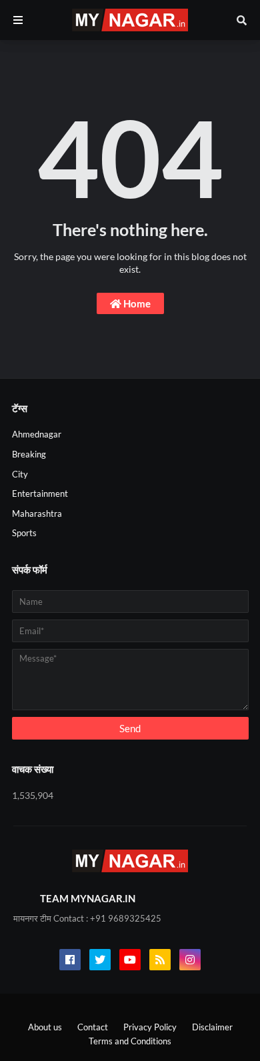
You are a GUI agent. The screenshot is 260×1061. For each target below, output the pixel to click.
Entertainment (40, 493)
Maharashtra (37, 513)
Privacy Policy (150, 1027)
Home (136, 303)
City (20, 474)
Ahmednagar (36, 434)
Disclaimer (212, 1027)
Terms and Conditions (130, 1041)
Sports (24, 532)
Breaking (29, 454)
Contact (92, 1027)
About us (45, 1027)
